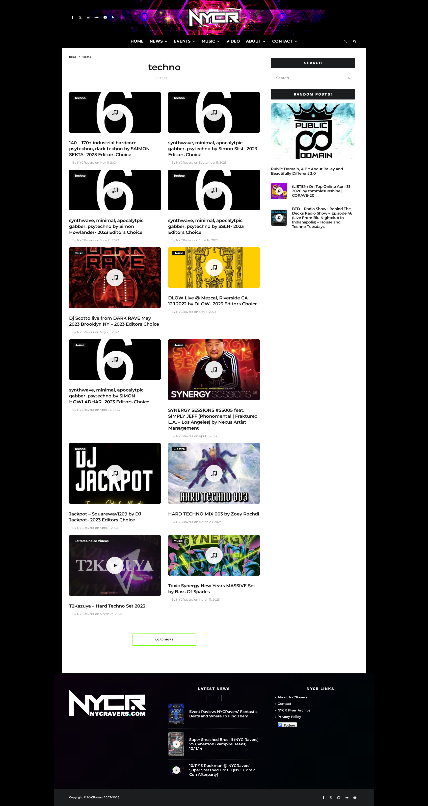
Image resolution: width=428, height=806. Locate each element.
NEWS (156, 41)
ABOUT (253, 41)
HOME (137, 41)
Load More (164, 639)
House (179, 253)
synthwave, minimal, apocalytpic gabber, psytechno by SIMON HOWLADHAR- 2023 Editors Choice (109, 396)
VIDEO (233, 41)
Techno (80, 98)
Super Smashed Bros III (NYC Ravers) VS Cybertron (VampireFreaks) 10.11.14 (224, 744)
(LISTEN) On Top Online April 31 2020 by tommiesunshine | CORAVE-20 (321, 191)
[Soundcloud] (96, 17)
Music (79, 253)
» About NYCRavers (291, 697)
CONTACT (282, 41)
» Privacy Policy (288, 717)
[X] (80, 17)
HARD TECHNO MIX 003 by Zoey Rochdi (213, 514)
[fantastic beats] (176, 714)
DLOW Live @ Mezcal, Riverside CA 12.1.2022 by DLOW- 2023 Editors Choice (213, 301)
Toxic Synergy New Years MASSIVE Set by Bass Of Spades (211, 588)
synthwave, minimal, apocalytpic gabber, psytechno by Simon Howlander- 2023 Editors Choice (106, 226)
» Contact (283, 704)
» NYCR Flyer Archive (292, 710)
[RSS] (113, 17)
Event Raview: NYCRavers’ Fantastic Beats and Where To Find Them (223, 713)
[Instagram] (88, 17)
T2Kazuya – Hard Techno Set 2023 (107, 606)
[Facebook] (72, 17)
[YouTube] (105, 17)
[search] (349, 78)
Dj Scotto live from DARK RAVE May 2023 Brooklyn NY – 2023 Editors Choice (114, 321)
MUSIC (208, 41)
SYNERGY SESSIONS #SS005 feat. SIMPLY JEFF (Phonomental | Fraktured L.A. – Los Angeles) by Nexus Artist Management (213, 419)
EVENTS (182, 41)
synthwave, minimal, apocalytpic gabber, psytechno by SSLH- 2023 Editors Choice (206, 226)
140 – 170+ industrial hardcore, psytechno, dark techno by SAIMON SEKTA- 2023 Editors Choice (109, 148)
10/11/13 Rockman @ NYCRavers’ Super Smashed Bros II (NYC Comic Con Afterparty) (222, 770)
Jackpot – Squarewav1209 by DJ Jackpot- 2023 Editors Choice (105, 517)
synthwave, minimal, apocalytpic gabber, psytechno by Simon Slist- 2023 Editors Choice (212, 148)
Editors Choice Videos (91, 541)
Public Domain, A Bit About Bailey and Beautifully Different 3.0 (307, 171)
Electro (179, 449)
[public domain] (313, 131)
